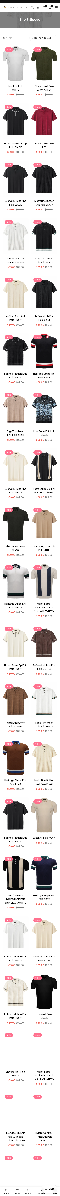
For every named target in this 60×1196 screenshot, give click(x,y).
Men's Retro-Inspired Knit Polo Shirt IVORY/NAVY (44, 1075)
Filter (9, 38)
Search (28, 1193)
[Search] (32, 7)
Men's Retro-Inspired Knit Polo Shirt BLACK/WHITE (15, 899)
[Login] (38, 7)
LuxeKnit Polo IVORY (44, 837)
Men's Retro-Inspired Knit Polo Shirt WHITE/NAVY (44, 607)
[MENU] (56, 7)
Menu (17, 1193)
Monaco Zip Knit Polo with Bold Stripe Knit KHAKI (15, 1136)
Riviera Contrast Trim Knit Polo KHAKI (44, 1136)
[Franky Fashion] (15, 7)
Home (6, 1193)
